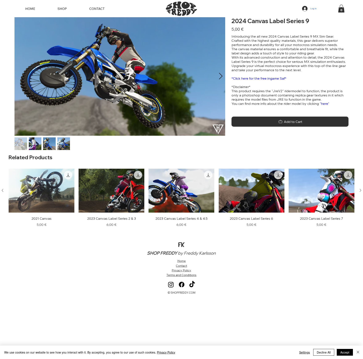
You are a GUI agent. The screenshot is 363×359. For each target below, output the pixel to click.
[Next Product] (360, 190)
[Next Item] (220, 76)
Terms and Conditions (181, 275)
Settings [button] (304, 352)
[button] (341, 9)
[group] (181, 197)
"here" (324, 103)
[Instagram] (171, 284)
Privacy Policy (181, 270)
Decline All (324, 352)
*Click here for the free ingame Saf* (258, 78)
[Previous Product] (2, 190)
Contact (181, 266)
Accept (344, 352)
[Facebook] (181, 284)
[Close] (357, 352)
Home (181, 261)
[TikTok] (192, 284)
